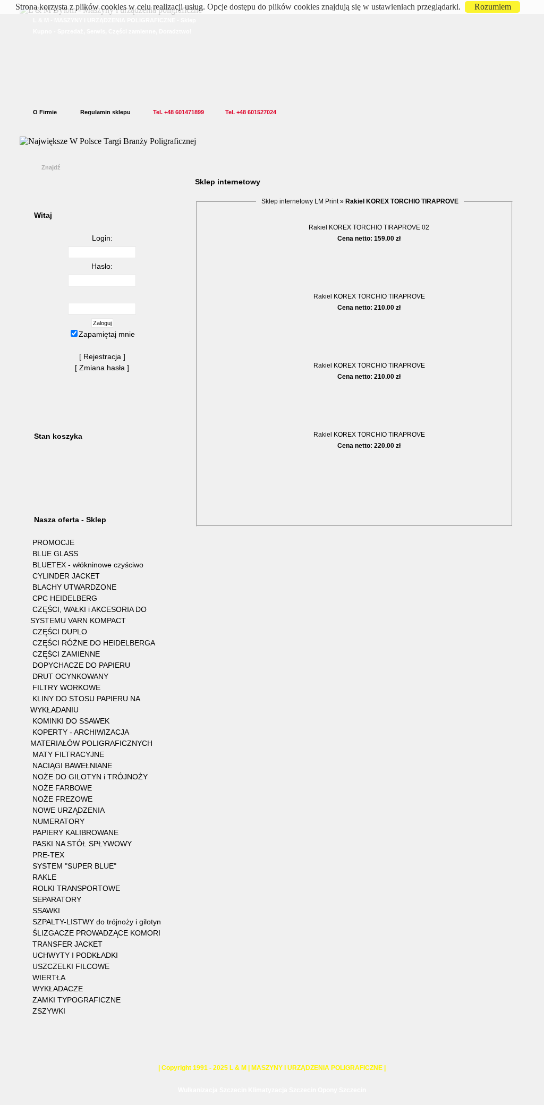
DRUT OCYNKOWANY (70, 676)
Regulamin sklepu (105, 112)
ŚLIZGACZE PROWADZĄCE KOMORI (96, 933)
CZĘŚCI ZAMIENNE (66, 654)
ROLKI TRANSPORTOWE (76, 888)
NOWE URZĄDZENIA (68, 810)
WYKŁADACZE (57, 988)
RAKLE (44, 877)
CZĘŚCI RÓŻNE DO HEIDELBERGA (93, 643)
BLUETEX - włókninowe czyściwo (87, 564)
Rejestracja (102, 356)
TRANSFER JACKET (67, 944)
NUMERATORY (58, 821)
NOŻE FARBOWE (62, 788)
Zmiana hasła (102, 367)
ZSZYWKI (48, 1011)
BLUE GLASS (55, 553)
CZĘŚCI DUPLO (59, 631)
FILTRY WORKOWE (66, 687)
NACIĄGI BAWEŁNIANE (72, 765)
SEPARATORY (56, 899)
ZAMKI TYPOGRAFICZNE (76, 1000)
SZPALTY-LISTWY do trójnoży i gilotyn (96, 921)
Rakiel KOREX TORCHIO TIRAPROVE (369, 296)
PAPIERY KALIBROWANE (75, 832)
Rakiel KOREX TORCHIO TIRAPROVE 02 (369, 227)
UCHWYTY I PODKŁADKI (75, 955)
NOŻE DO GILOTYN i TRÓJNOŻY (90, 776)
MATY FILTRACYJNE (68, 754)
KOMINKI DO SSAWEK (70, 721)
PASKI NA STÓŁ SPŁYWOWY (82, 843)
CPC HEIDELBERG (64, 598)
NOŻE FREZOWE (62, 799)
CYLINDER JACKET (66, 576)
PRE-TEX (48, 855)
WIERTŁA (48, 977)
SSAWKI (46, 910)
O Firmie (45, 112)
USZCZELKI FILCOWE (70, 966)
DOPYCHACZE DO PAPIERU (81, 665)
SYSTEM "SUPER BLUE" (74, 866)
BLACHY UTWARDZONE (74, 587)
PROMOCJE (53, 542)
